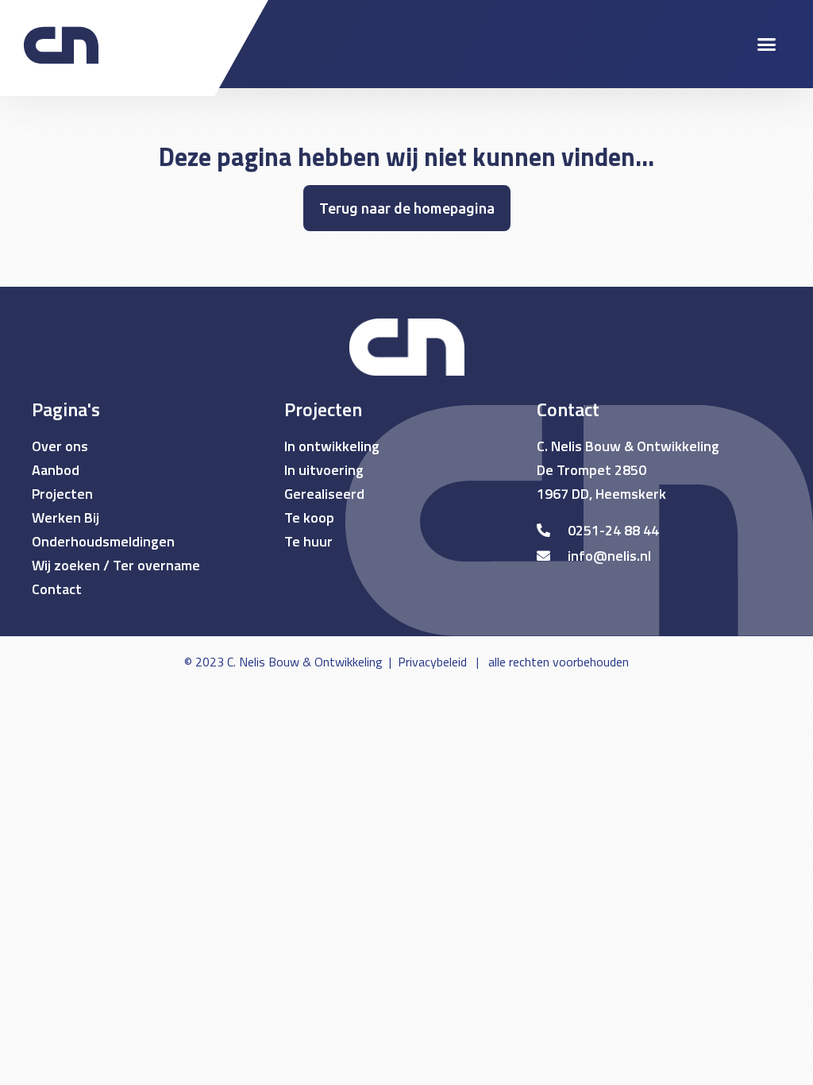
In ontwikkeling (332, 446)
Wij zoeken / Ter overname (116, 565)
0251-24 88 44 (613, 530)
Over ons (60, 446)
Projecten (62, 493)
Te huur (308, 541)
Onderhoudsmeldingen (103, 541)
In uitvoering (324, 470)
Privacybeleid (432, 661)
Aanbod (55, 470)
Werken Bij (65, 517)
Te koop (309, 517)
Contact (57, 589)
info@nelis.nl (609, 555)
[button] (766, 44)
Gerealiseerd (324, 493)
